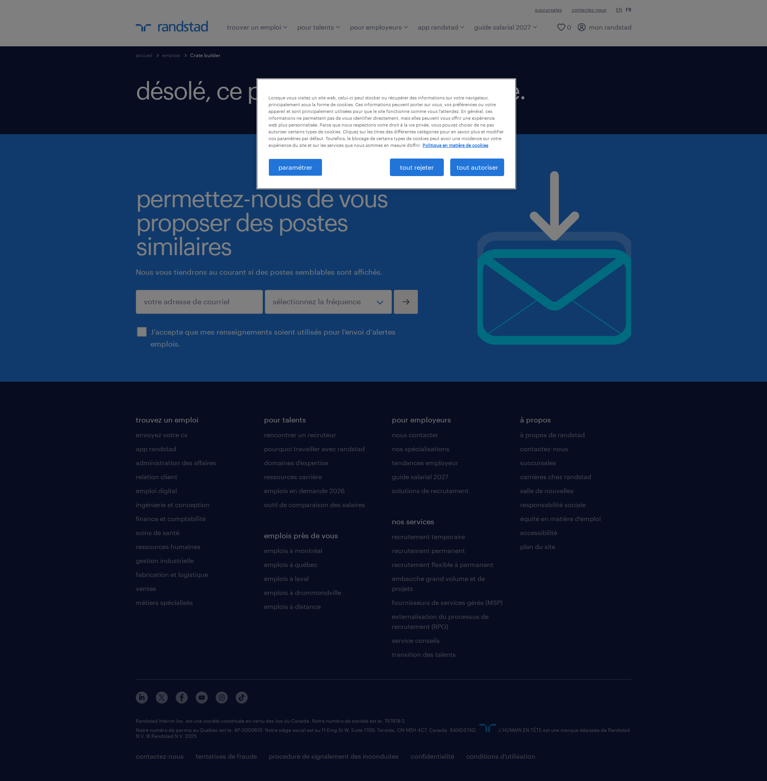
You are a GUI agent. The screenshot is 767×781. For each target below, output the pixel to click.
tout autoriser (477, 167)
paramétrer (295, 167)
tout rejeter (417, 167)
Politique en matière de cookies (455, 145)
